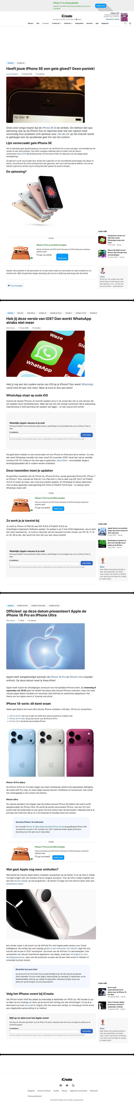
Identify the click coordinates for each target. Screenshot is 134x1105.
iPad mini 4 (31, 313)
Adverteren (94, 1091)
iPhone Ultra (54, 605)
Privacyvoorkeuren (34, 1096)
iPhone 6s (42, 313)
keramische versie (14, 884)
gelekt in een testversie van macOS (60, 948)
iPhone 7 (69, 313)
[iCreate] (67, 16)
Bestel (117, 19)
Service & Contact (44, 1091)
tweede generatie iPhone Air (49, 827)
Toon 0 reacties (16, 286)
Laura (12, 74)
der (67, 134)
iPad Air (20, 313)
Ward (10, 328)
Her (60, 134)
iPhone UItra (14, 721)
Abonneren (110, 19)
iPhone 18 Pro (22, 605)
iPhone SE (20, 63)
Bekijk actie (100, 6)
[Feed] (73, 1086)
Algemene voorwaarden (78, 1091)
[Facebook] (61, 1086)
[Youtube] (67, 1086)
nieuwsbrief (30, 1005)
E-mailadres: (14, 432)
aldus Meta (62, 460)
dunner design (21, 881)
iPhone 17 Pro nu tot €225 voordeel (51, 245)
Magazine (31, 1091)
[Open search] (125, 23)
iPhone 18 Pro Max (38, 605)
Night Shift (21, 154)
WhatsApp (87, 384)
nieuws (10, 63)
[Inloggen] (130, 23)
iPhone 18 (30, 827)
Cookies (56, 1091)
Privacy (64, 1091)
